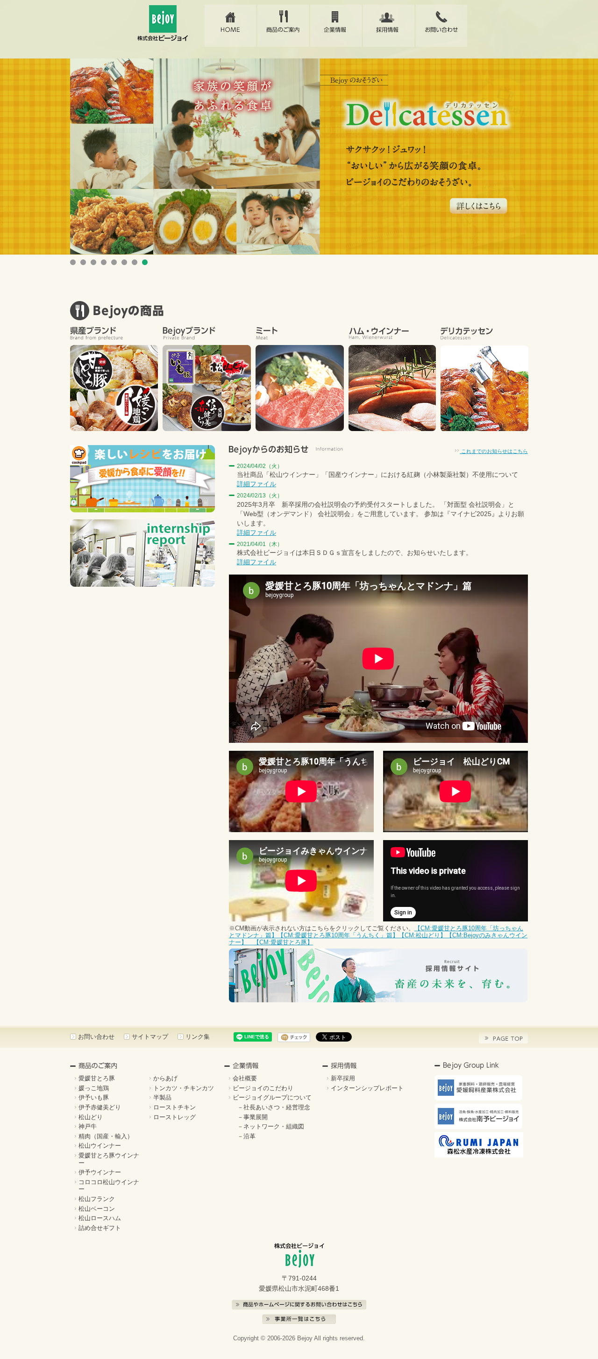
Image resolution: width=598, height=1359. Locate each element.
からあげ (165, 1078)
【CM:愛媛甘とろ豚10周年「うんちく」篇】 (338, 935)
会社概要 (245, 1078)
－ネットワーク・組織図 (270, 1126)
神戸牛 (87, 1126)
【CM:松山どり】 (422, 935)
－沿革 (246, 1136)
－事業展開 (252, 1117)
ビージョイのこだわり (263, 1088)
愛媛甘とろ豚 (96, 1078)
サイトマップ (150, 1036)
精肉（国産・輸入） (105, 1136)
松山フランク (96, 1198)
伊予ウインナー (99, 1172)
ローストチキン (174, 1107)
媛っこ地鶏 (93, 1088)
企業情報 (336, 26)
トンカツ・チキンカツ (183, 1088)
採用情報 (388, 26)
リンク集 (197, 1036)
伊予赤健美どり (99, 1107)
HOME (230, 26)
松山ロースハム (99, 1218)
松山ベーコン (96, 1208)
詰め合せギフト (99, 1227)
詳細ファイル (256, 484)
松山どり (90, 1117)
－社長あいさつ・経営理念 (273, 1107)
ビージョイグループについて (272, 1097)
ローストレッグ (174, 1117)
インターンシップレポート (367, 1088)
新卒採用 (343, 1078)
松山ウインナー (99, 1145)
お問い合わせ (441, 26)
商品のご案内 (283, 26)
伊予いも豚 (93, 1097)
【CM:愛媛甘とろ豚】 (280, 942)
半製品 (162, 1097)
